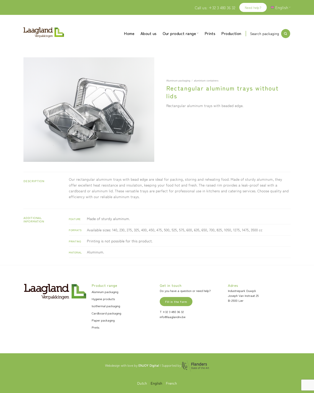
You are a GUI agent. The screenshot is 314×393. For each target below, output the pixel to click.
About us (148, 33)
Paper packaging (103, 320)
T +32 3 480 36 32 (172, 311)
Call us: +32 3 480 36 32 (215, 7)
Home (129, 33)
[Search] (285, 33)
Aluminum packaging (178, 80)
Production (231, 33)
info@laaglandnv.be (173, 316)
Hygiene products (103, 298)
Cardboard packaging (106, 313)
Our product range (179, 33)
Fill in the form (176, 301)
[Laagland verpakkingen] (43, 32)
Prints (210, 33)
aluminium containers (206, 80)
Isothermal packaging (106, 306)
